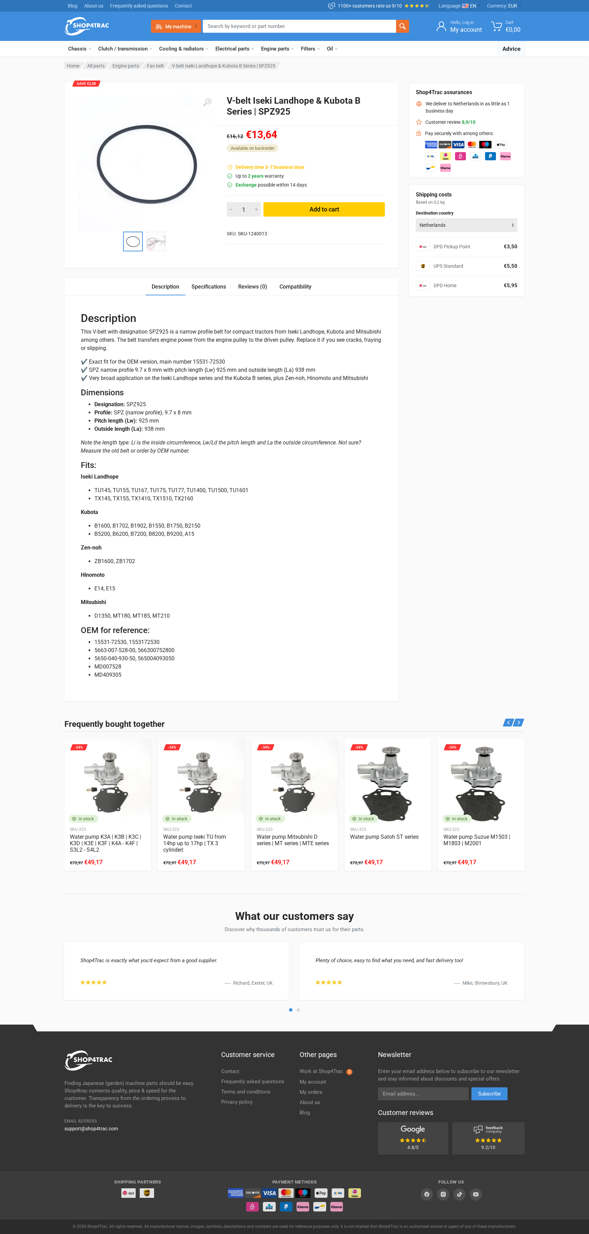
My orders (311, 1092)
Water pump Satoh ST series (384, 837)
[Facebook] (427, 1194)
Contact (183, 5)
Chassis (77, 49)
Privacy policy (237, 1102)
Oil (330, 49)
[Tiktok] (459, 1194)
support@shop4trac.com (91, 1128)
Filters (308, 49)
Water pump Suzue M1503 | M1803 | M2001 (476, 840)
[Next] (519, 722)
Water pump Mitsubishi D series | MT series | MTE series (293, 840)
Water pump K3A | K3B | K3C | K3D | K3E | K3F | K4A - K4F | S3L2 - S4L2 (105, 843)
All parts (96, 66)
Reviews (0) (252, 286)
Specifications (209, 286)
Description (165, 286)
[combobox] (466, 225)
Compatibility (296, 286)
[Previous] (509, 722)
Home (73, 66)
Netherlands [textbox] (432, 225)
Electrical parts (232, 49)
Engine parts (275, 49)
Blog (72, 5)
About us (93, 5)
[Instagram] (443, 1194)
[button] (290, 1010)
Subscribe (489, 1094)
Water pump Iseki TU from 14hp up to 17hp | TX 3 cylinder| (194, 843)
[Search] (402, 26)
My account (313, 1082)
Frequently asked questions (139, 5)
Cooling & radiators (181, 49)
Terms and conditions (246, 1092)
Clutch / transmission (123, 49)
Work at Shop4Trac (325, 1071)
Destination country (435, 213)
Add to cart (324, 209)
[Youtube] (476, 1194)
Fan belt (155, 66)
